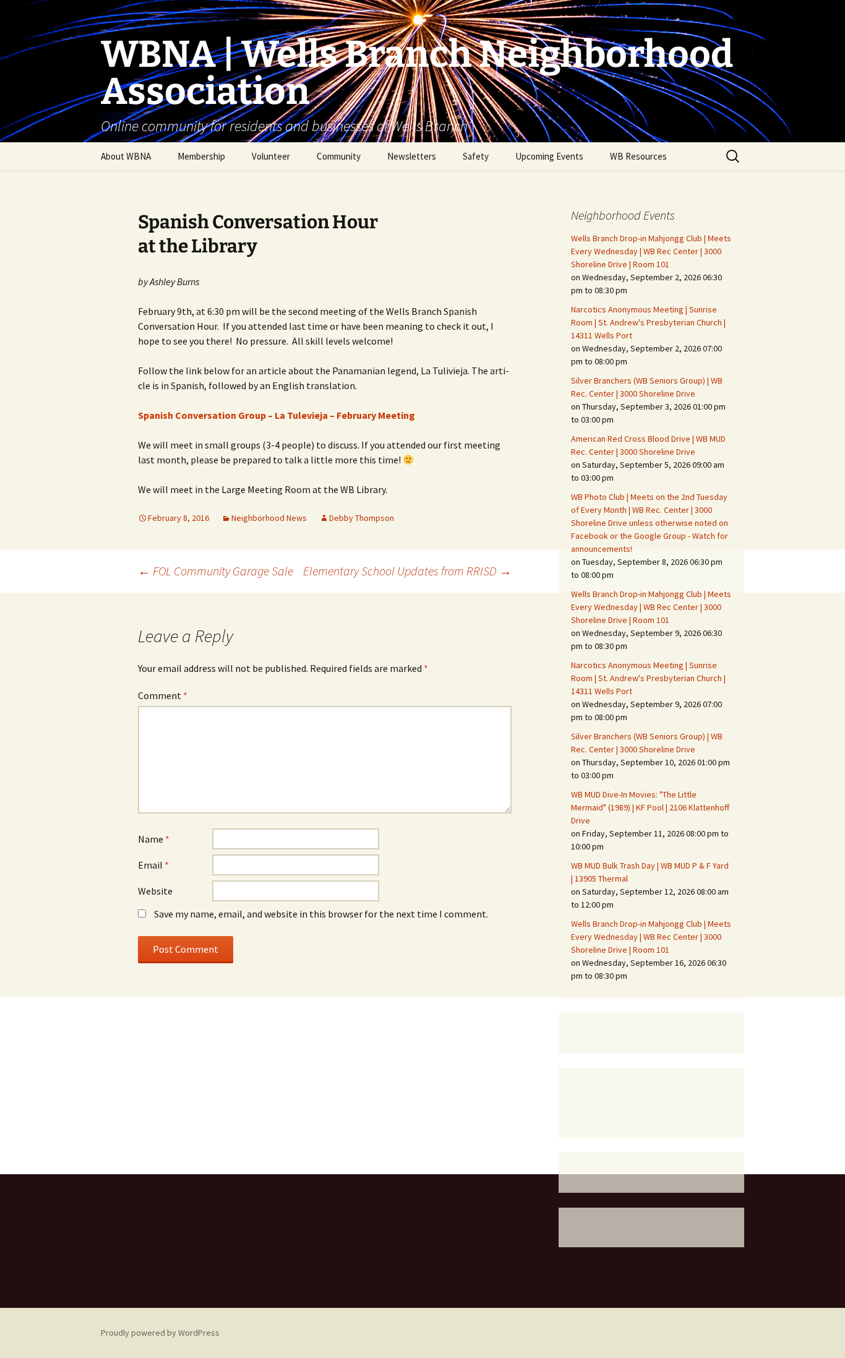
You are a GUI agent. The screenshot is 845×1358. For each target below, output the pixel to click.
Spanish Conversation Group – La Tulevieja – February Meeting (276, 415)
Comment (162, 695)
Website (155, 891)
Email (153, 865)
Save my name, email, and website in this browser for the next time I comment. (321, 914)
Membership (201, 156)
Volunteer (271, 156)
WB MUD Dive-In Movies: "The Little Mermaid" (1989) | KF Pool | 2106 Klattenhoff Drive (650, 807)
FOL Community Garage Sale (215, 570)
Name (153, 839)
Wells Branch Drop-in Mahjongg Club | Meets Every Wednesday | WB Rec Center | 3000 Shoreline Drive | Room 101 (651, 251)
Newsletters (411, 156)
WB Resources (638, 156)
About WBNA (126, 156)
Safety (476, 156)
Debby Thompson (361, 517)
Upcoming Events (549, 156)
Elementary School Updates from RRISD (407, 570)
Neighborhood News (269, 517)
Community (339, 156)
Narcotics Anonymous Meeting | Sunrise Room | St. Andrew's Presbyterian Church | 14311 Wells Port (648, 322)
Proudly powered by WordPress (160, 1332)
